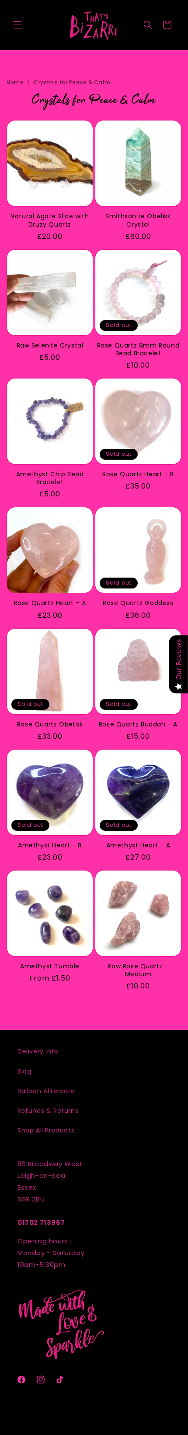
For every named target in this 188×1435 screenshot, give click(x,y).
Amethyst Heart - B (50, 845)
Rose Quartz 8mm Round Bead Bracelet (138, 349)
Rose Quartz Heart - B (138, 474)
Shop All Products (45, 1130)
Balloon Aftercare (46, 1091)
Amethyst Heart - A (138, 845)
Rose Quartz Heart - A (50, 603)
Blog (24, 1071)
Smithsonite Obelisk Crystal (138, 220)
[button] (17, 24)
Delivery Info (38, 1051)
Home (15, 82)
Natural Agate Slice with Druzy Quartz (49, 220)
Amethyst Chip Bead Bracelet (50, 478)
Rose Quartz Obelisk (50, 724)
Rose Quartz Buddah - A (138, 724)
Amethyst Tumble (50, 966)
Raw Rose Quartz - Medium (138, 970)
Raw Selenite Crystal (50, 345)
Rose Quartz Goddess (138, 603)
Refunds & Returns (47, 1110)
